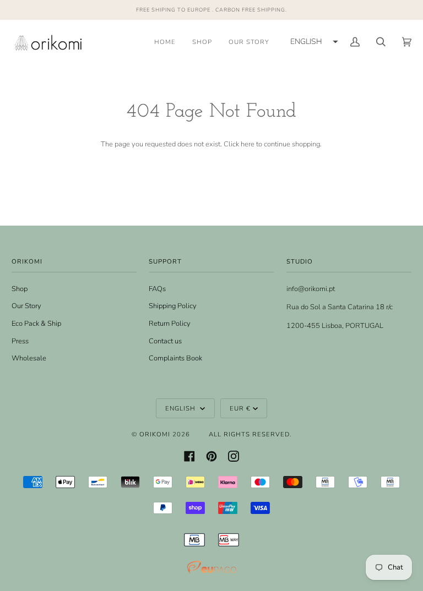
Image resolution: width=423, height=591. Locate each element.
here (247, 144)
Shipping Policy (173, 306)
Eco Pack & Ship (36, 324)
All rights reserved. (250, 434)
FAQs (157, 289)
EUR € (240, 408)
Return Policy (170, 324)
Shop (20, 289)
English (181, 408)
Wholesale (29, 358)
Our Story (26, 306)
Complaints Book (175, 358)
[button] (313, 42)
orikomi (154, 434)
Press (20, 341)
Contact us (165, 341)
